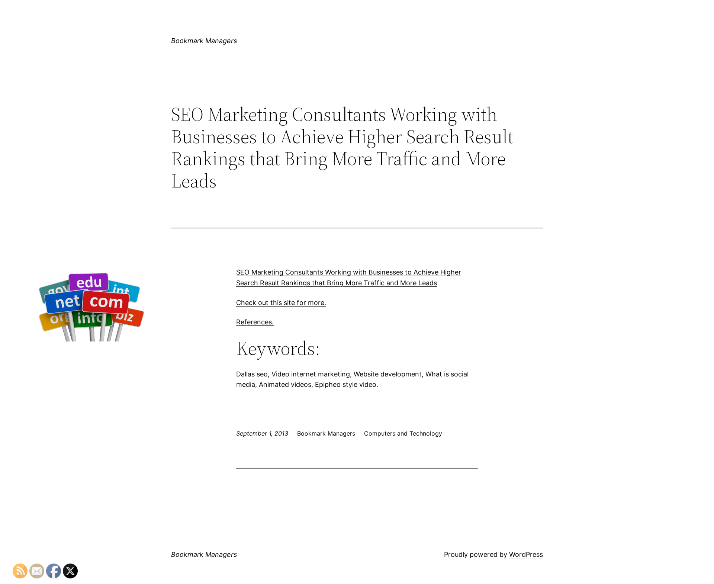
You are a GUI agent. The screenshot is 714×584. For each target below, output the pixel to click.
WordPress (526, 554)
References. (255, 322)
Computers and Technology (403, 433)
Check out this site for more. (281, 303)
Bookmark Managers (204, 41)
